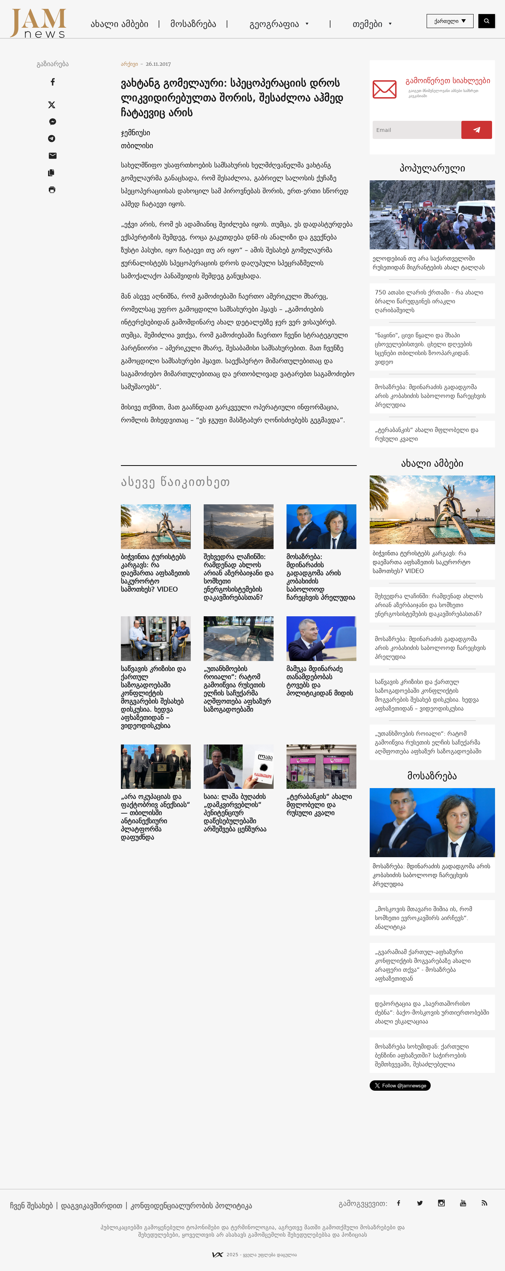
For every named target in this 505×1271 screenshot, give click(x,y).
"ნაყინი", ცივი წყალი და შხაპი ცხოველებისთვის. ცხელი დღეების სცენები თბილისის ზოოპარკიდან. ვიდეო (423, 348)
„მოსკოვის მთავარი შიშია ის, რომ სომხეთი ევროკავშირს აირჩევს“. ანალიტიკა (423, 918)
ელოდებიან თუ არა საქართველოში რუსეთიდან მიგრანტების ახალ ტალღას (429, 262)
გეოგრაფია (274, 23)
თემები (367, 23)
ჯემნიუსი (135, 132)
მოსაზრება (193, 23)
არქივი (132, 64)
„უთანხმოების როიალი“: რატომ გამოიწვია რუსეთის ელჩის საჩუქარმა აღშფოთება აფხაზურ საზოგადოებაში (237, 689)
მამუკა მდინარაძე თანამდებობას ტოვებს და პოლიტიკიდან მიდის (320, 681)
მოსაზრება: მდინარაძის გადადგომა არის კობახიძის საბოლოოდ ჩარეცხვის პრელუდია (321, 577)
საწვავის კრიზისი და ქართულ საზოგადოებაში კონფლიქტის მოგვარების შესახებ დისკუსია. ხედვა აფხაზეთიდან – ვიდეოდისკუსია (153, 697)
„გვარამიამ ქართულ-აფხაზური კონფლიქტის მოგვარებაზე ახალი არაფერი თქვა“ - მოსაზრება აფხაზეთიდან (423, 965)
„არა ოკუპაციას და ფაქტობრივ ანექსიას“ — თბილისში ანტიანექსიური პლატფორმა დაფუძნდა (155, 817)
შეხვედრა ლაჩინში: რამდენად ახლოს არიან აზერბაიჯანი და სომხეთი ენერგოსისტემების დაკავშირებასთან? (239, 577)
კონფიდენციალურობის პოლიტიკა (191, 1205)
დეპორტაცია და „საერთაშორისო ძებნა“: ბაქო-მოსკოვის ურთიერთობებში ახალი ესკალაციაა (432, 1012)
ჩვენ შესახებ (31, 1205)
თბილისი (137, 145)
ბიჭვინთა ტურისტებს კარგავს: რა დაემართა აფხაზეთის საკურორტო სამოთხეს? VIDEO (155, 573)
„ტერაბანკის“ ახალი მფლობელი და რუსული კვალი (319, 805)
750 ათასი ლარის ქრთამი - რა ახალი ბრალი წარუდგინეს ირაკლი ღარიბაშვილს (429, 301)
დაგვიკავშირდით (91, 1205)
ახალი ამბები (119, 23)
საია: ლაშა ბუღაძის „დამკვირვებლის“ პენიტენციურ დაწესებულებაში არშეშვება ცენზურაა (235, 813)
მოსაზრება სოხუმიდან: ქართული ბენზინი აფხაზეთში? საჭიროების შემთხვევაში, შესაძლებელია (422, 1055)
